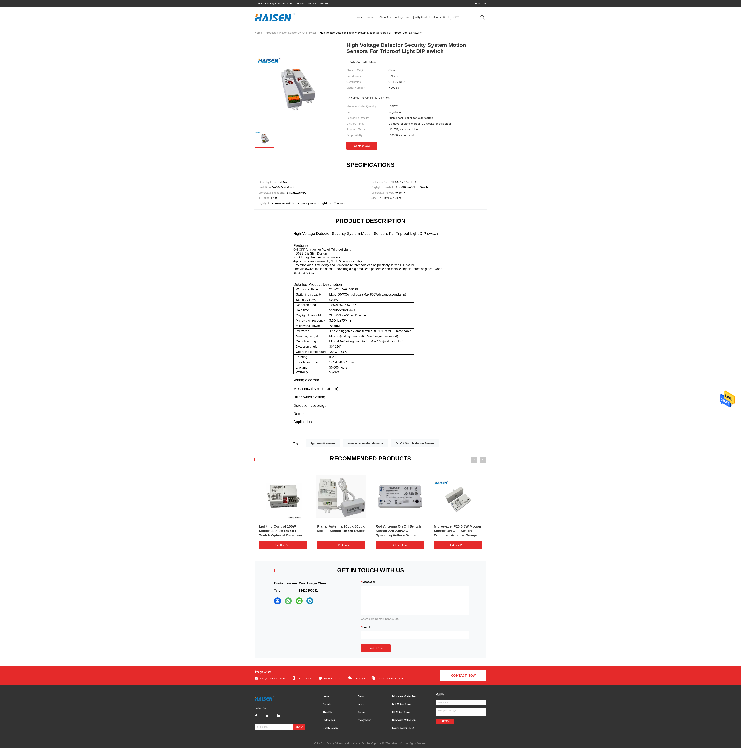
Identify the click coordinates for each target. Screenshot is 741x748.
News (360, 704)
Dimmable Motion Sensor (405, 720)
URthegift (359, 678)
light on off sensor (322, 443)
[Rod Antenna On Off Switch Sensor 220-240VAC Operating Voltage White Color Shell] (400, 496)
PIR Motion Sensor (401, 712)
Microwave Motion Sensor (405, 696)
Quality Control (421, 17)
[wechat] (299, 600)
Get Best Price (283, 545)
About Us (385, 17)
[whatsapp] (288, 600)
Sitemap (362, 712)
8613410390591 (332, 678)
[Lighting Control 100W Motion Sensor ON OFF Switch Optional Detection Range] (283, 496)
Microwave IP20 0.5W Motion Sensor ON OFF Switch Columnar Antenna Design (457, 531)
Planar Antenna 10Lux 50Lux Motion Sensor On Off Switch (341, 529)
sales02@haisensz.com (390, 678)
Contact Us (439, 17)
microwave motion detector (365, 443)
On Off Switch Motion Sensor (415, 443)
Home (359, 17)
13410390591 (304, 678)
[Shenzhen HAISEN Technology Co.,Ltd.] (264, 698)
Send (299, 726)
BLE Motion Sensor (402, 704)
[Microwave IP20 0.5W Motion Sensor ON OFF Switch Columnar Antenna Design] (458, 496)
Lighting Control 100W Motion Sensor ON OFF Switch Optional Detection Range (280, 531)
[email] (277, 600)
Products (371, 17)
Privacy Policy (364, 720)
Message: (368, 581)
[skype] (309, 600)
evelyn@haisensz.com (279, 3)
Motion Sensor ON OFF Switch (298, 32)
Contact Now (362, 145)
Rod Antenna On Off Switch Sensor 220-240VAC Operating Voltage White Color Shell (398, 531)
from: (366, 626)
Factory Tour (401, 17)
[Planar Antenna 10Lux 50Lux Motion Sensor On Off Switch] (341, 496)
